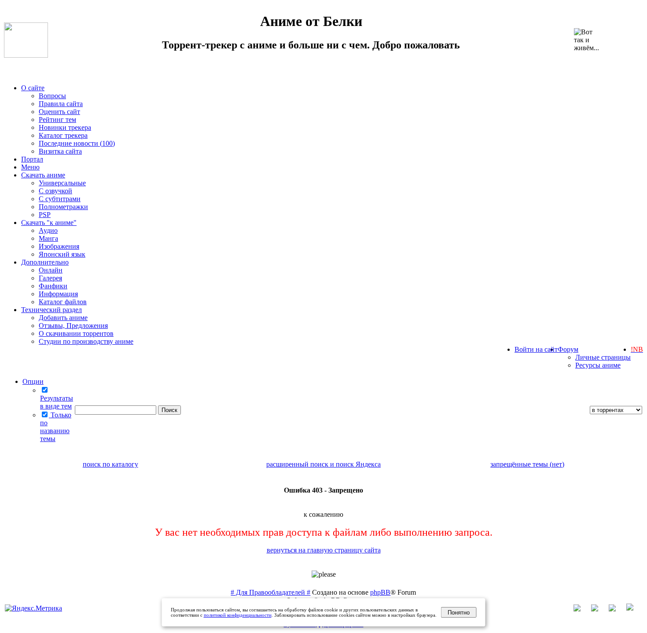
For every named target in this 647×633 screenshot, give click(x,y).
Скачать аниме (43, 175)
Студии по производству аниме (86, 341)
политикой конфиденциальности (238, 615)
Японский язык (62, 254)
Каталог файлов (63, 301)
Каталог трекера (63, 135)
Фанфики (53, 286)
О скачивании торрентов (76, 333)
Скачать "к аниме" (49, 222)
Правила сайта (61, 103)
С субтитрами (60, 198)
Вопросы (52, 95)
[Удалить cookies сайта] (581, 609)
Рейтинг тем (57, 119)
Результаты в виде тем (56, 402)
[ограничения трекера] (617, 609)
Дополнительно (45, 262)
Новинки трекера (65, 127)
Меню (30, 167)
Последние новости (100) (77, 143)
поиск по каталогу (110, 464)
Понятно (459, 612)
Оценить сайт (59, 111)
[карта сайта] (599, 609)
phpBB (380, 592)
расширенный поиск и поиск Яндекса (323, 464)
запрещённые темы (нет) (527, 464)
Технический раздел (51, 309)
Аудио (48, 230)
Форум (568, 349)
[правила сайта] (634, 609)
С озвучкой (55, 191)
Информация (58, 294)
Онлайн (50, 270)
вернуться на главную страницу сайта (324, 550)
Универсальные (62, 183)
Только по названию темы (55, 426)
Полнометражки (63, 206)
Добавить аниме (63, 317)
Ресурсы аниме (598, 365)
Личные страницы (603, 357)
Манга (48, 238)
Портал (32, 159)
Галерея (50, 278)
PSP (45, 214)
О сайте (32, 88)
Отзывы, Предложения (73, 325)
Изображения (59, 246)
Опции (33, 381)
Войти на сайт (536, 349)
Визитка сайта (60, 151)
